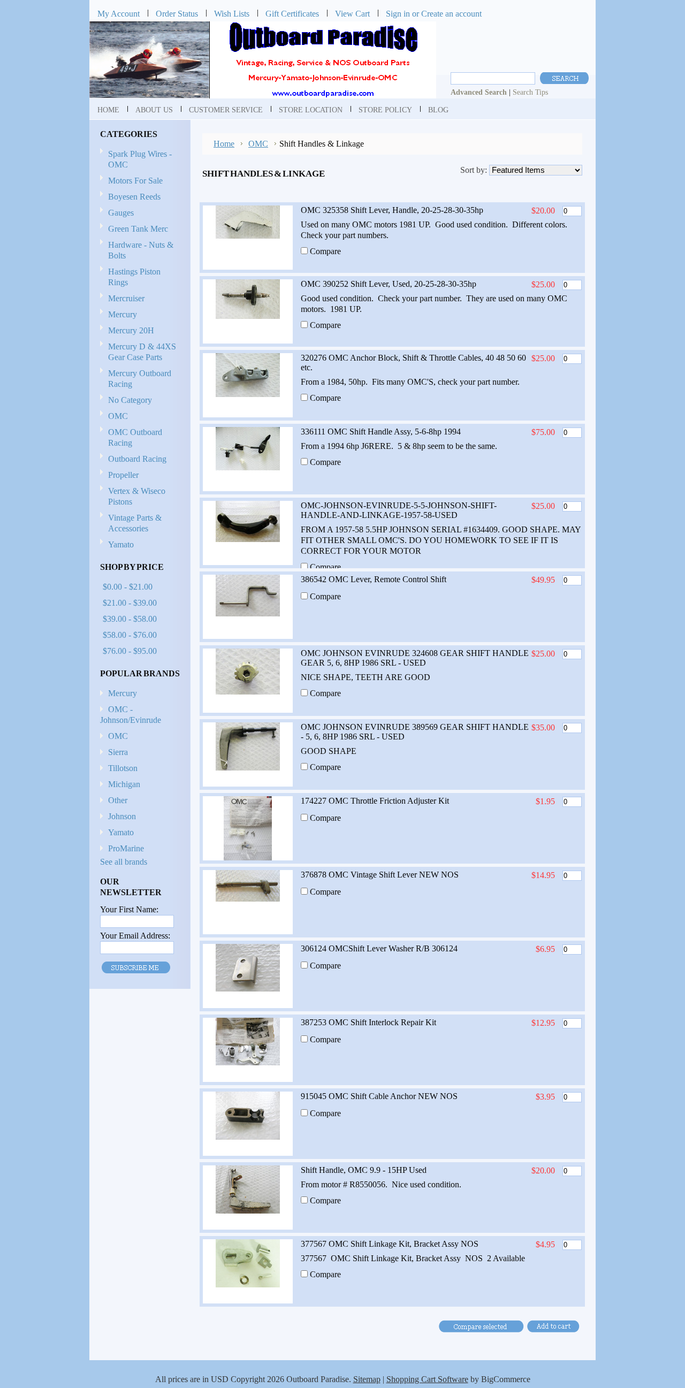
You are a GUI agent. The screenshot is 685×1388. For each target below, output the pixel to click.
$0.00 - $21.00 (128, 587)
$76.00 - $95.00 (130, 651)
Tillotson (123, 768)
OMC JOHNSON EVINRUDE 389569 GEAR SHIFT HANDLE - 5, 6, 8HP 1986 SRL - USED (415, 731)
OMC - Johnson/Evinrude (130, 714)
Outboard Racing (137, 459)
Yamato (121, 544)
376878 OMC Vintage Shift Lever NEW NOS (380, 874)
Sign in (398, 14)
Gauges (121, 213)
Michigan (124, 784)
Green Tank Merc (138, 229)
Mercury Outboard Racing (139, 378)
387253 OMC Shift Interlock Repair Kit (368, 1022)
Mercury (118, 315)
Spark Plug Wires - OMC (140, 159)
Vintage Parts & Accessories (135, 523)
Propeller (119, 475)
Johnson (122, 816)
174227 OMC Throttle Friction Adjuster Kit (375, 800)
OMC (114, 416)
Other (117, 800)
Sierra (118, 752)
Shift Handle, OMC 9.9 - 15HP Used (364, 1170)
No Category (130, 400)
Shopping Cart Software (427, 1379)
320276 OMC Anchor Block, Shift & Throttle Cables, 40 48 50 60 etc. (413, 362)
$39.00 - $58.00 (130, 619)
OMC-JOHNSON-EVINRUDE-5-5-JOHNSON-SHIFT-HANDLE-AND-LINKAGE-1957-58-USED (399, 510)
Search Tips (530, 92)
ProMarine (126, 848)
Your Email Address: (135, 936)
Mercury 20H (131, 330)
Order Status (177, 14)
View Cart (352, 14)
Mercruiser (122, 298)
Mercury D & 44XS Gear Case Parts (142, 351)
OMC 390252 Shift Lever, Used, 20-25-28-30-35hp (388, 283)
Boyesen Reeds (134, 197)
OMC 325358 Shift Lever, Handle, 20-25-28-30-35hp (392, 210)
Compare (325, 251)
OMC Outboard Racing (135, 437)
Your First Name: (129, 909)
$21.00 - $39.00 (130, 603)
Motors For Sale (135, 181)
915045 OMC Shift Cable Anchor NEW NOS (379, 1096)
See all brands (123, 862)
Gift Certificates (292, 14)
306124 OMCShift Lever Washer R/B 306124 (379, 948)
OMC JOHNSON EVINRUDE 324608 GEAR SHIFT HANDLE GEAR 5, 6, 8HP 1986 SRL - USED (415, 658)
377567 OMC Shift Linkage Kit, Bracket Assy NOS (389, 1243)
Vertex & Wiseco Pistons (136, 496)
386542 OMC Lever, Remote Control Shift (373, 579)
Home (224, 144)
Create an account (451, 14)
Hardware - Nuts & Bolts (140, 250)
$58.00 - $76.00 (130, 635)
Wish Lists (231, 14)
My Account (118, 14)
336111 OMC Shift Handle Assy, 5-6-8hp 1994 (381, 431)
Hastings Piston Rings (134, 276)
